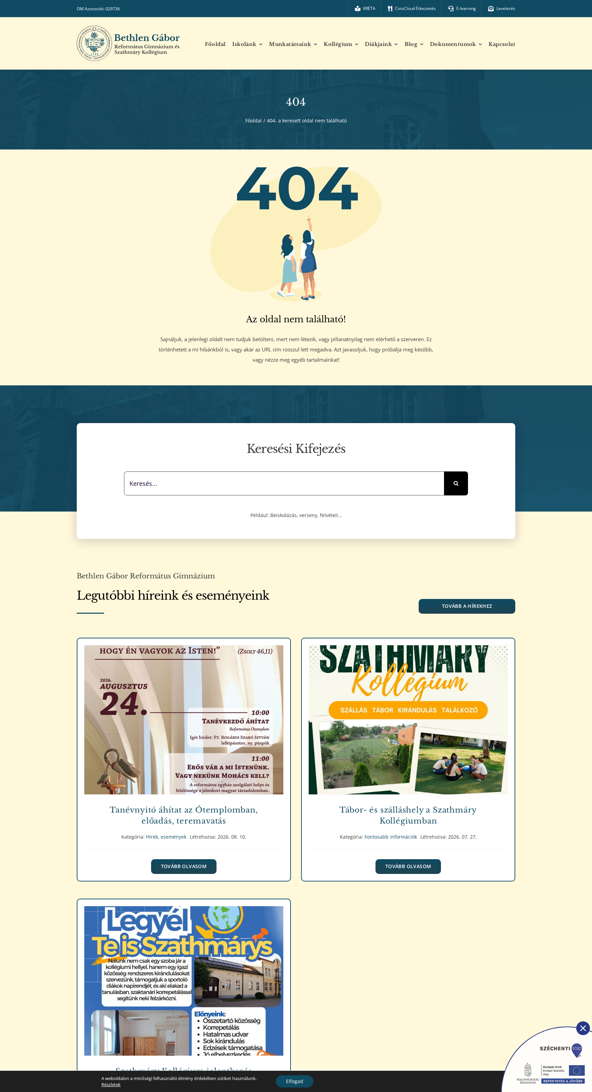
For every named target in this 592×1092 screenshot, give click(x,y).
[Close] (583, 1028)
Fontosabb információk (408, 727)
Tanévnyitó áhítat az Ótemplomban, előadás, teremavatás (184, 715)
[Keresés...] (284, 482)
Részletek (111, 1084)
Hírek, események (183, 727)
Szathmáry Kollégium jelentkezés (184, 976)
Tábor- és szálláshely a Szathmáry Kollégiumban (408, 715)
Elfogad (294, 1081)
